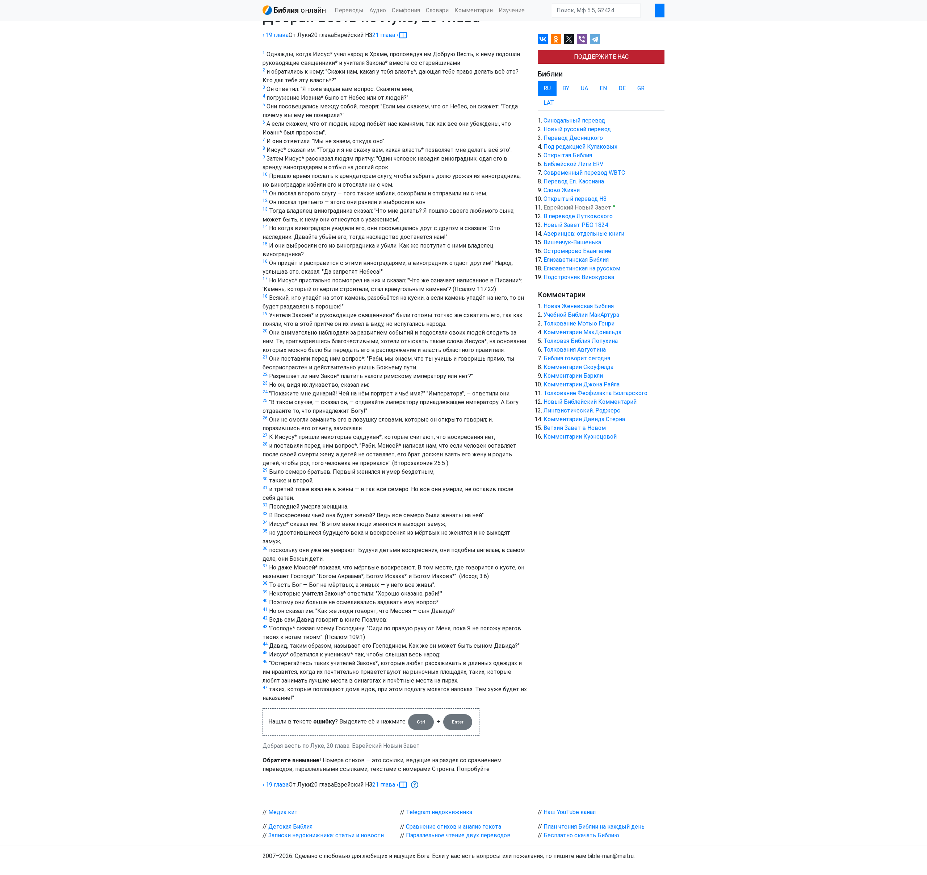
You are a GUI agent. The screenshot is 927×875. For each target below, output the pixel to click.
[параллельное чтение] (403, 35)
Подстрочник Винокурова (579, 277)
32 (265, 504)
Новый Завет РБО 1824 (576, 224)
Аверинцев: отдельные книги (584, 233)
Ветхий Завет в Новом (575, 427)
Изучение (512, 10)
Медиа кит (283, 812)
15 (265, 243)
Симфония (406, 10)
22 (265, 374)
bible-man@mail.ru (611, 856)
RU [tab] (547, 88)
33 (265, 513)
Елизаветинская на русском (582, 268)
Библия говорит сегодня (577, 358)
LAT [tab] (549, 102)
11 (265, 191)
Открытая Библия (568, 155)
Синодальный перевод (574, 120)
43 (265, 626)
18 (265, 296)
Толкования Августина (575, 349)
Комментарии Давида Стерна (584, 419)
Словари (437, 10)
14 (265, 226)
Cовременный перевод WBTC (584, 172)
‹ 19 (276, 35)
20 (265, 330)
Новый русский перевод (577, 129)
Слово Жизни (562, 190)
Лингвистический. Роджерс (582, 410)
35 (265, 531)
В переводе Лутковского (578, 216)
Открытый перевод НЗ (575, 198)
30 (265, 478)
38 (265, 583)
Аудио (377, 10)
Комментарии (473, 10)
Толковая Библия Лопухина (581, 340)
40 (265, 600)
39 (265, 591)
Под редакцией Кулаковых (580, 146)
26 (265, 417)
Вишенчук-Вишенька (572, 242)
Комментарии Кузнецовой (580, 436)
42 (265, 618)
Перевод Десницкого (573, 137)
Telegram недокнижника (439, 812)
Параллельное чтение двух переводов (458, 835)
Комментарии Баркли (573, 375)
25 (265, 400)
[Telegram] (595, 39)
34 (265, 522)
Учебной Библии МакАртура (581, 314)
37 (265, 565)
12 (265, 200)
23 (265, 383)
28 (265, 444)
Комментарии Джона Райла (582, 384)
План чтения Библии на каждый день (594, 826)
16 (265, 261)
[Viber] (582, 39)
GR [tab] (641, 88)
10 (265, 174)
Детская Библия (290, 826)
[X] (569, 39)
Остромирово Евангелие (577, 251)
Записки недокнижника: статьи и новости (326, 835)
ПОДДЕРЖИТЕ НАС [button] (601, 56)
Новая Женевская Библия (579, 306)
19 (265, 313)
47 (265, 687)
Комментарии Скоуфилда (578, 367)
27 (265, 435)
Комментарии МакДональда (582, 332)
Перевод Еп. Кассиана (574, 181)
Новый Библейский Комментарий (590, 401)
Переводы (349, 10)
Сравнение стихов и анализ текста (453, 826)
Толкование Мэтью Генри (579, 323)
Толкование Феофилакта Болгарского (595, 393)
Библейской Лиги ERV (573, 164)
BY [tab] (565, 88)
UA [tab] (584, 88)
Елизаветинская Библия (576, 259)
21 (265, 357)
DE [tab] (622, 88)
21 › (385, 35)
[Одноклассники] (556, 39)
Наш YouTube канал (570, 812)
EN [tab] (603, 88)
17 (265, 278)
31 (265, 487)
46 (265, 661)
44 (265, 644)
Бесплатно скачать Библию (581, 835)
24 (265, 391)
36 (265, 548)
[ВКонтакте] (543, 39)
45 (265, 652)
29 (265, 470)
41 (265, 609)
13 (265, 209)
